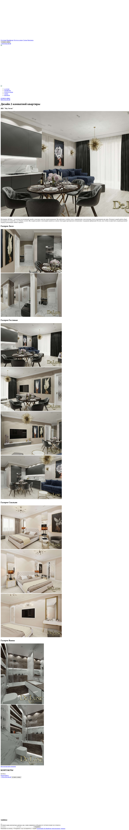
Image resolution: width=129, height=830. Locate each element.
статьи (6, 93)
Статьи (25, 40)
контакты (7, 95)
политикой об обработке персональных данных (51, 828)
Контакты (30, 40)
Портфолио (10, 40)
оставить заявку (5, 42)
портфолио (7, 90)
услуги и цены (8, 92)
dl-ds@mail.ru (5, 775)
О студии (3, 40)
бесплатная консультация (8, 766)
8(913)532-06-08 (5, 100)
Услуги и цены (18, 40)
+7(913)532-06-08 (6, 43)
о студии (6, 89)
